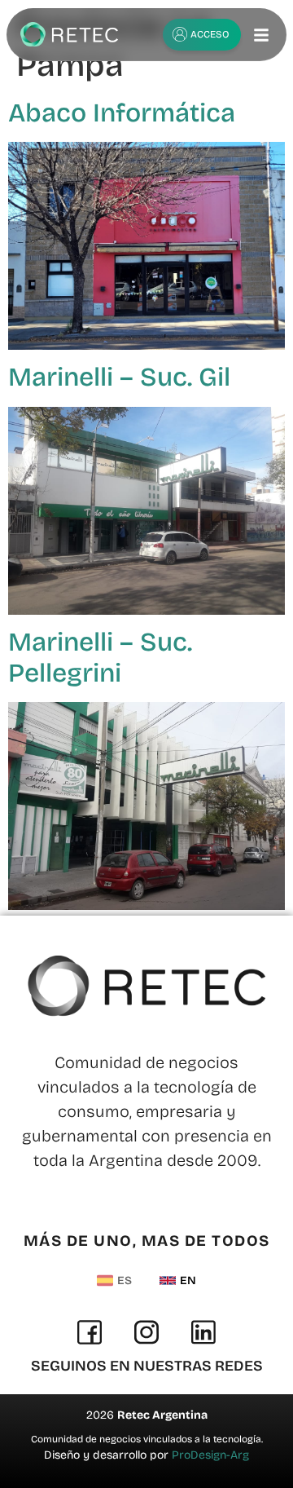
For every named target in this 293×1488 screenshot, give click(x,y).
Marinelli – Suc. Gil (119, 377)
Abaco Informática (121, 113)
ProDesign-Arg (210, 1455)
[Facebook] (89, 1332)
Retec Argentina (162, 1415)
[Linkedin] (203, 1332)
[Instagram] (146, 1332)
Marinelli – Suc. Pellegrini (100, 657)
